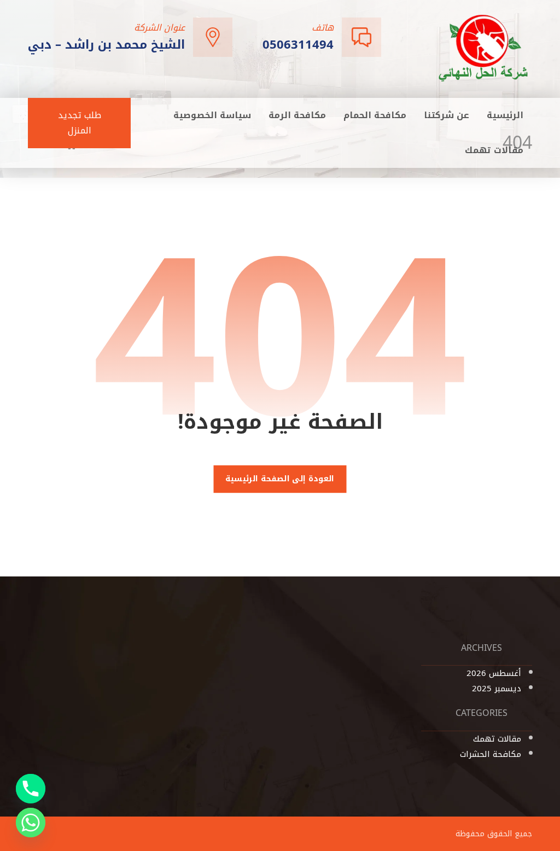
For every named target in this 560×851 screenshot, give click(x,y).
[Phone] (30, 788)
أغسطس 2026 (493, 673)
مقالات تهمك (497, 739)
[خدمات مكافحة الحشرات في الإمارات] (484, 48)
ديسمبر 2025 (496, 688)
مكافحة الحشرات (490, 754)
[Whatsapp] (30, 822)
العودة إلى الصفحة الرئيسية (280, 479)
